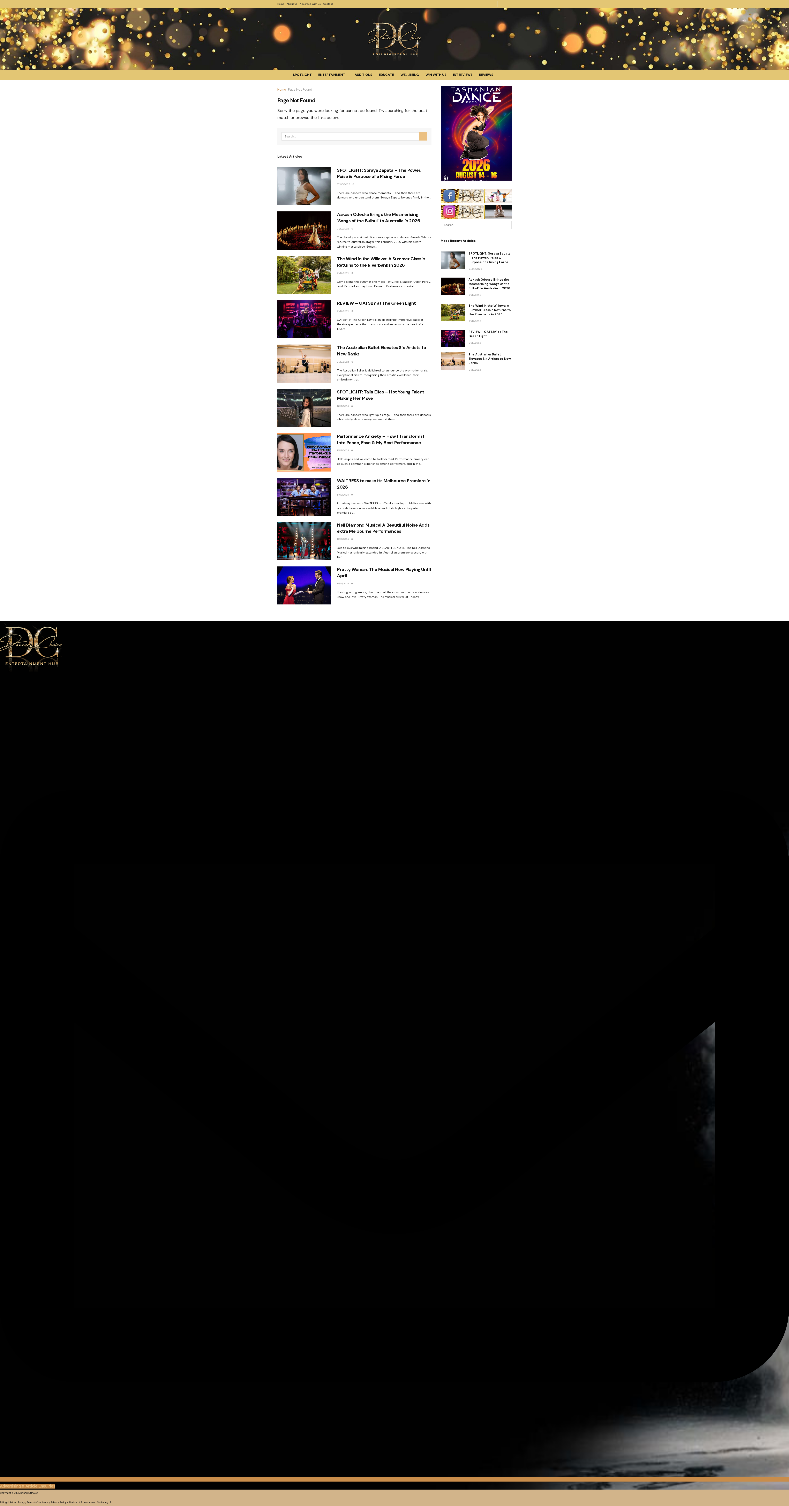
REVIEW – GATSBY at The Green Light (376, 303)
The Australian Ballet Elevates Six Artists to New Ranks (489, 358)
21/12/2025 (343, 228)
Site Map (73, 1502)
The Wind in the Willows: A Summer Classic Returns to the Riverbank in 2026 (381, 262)
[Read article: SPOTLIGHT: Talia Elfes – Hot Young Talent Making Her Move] (304, 408)
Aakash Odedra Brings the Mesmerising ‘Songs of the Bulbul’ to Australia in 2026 (378, 217)
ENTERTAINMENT (331, 75)
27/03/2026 (343, 184)
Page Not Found (300, 89)
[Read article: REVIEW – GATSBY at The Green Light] (304, 319)
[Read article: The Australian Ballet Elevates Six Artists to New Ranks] (304, 364)
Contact (328, 4)
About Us (292, 4)
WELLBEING (409, 75)
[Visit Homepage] (394, 39)
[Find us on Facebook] (509, 4)
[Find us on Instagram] (502, 4)
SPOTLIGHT (302, 75)
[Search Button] (423, 136)
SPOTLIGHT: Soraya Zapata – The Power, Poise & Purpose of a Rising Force (379, 173)
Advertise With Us (310, 4)
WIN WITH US (436, 75)
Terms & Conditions (37, 1502)
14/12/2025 (343, 406)
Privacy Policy (58, 1502)
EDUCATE (386, 75)
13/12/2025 (343, 583)
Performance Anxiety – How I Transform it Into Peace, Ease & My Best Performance (380, 439)
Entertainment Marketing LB (96, 1502)
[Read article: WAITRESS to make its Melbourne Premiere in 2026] (304, 497)
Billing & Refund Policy (12, 1502)
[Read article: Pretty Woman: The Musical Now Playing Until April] (304, 585)
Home (280, 4)
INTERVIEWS (463, 75)
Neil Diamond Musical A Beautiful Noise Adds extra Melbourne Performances (383, 528)
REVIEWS (486, 75)
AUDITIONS (363, 75)
